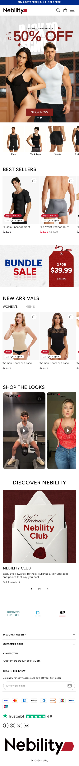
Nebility (43, 760)
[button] (72, 10)
